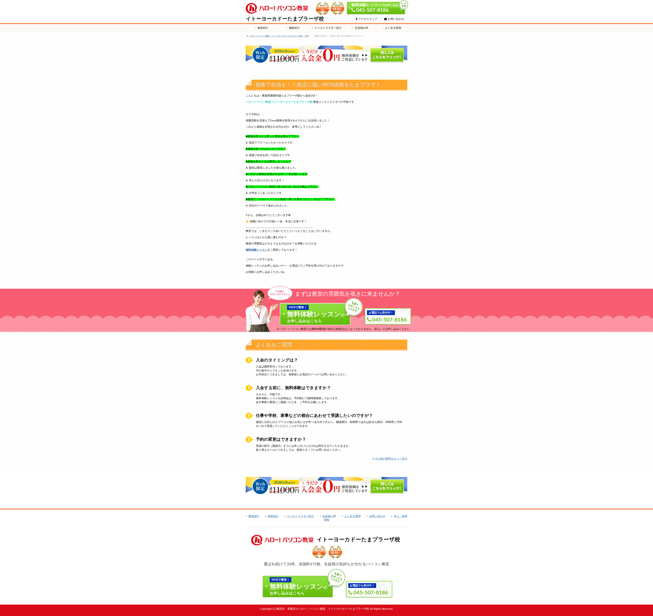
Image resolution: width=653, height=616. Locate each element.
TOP (279, 36)
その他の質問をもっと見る (391, 458)
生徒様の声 (329, 516)
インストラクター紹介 (300, 516)
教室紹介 (253, 516)
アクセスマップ (367, 19)
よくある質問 (352, 516)
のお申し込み (374, 8)
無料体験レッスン (256, 250)
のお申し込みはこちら (316, 314)
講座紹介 (273, 516)
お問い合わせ (396, 19)
